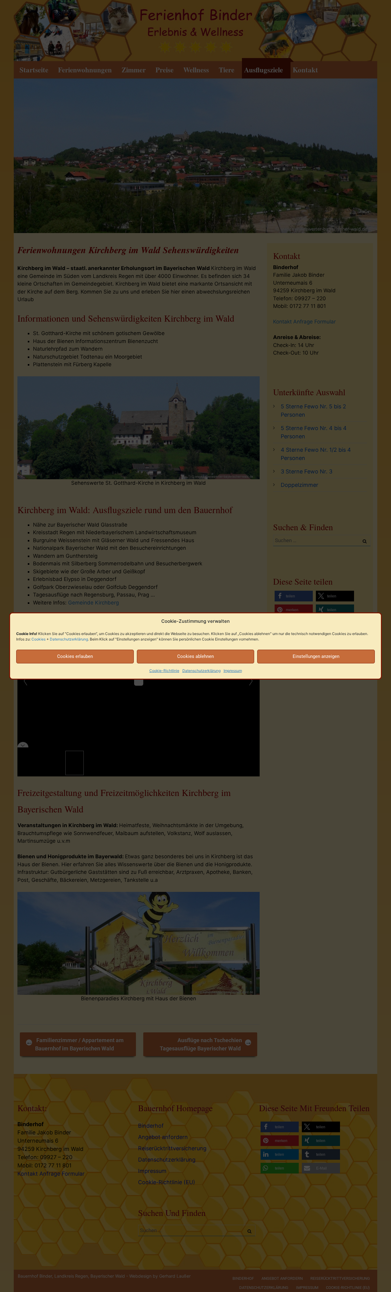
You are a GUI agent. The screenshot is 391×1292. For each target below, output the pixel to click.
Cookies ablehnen (195, 656)
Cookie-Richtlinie (164, 670)
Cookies (38, 639)
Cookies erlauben (75, 656)
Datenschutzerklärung (69, 639)
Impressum (233, 670)
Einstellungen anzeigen (316, 656)
